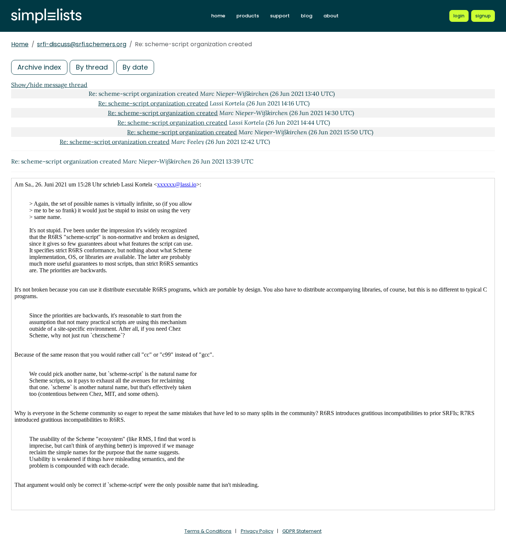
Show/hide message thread (49, 84)
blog (306, 15)
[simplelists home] (46, 16)
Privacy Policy (257, 531)
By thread (92, 67)
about (331, 15)
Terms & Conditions (208, 531)
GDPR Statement (302, 531)
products (247, 15)
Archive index (39, 67)
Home (20, 44)
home (218, 15)
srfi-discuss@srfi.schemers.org (81, 44)
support (280, 15)
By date (135, 67)
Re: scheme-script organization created (153, 103)
